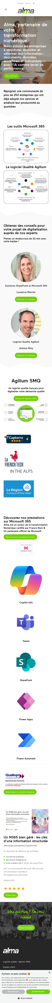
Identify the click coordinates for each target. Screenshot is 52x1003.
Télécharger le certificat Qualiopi (20, 792)
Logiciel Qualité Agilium (26, 341)
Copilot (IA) (26, 602)
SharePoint (26, 680)
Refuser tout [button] (13, 992)
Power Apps (26, 719)
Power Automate (26, 758)
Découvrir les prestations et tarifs (20, 537)
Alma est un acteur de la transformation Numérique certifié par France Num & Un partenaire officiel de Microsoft (26, 527)
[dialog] (26, 986)
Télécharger (11, 895)
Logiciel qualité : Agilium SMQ (16, 961)
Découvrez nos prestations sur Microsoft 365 (24, 519)
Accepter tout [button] (38, 992)
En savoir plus (32, 987)
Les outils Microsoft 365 (26, 126)
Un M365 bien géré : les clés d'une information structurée (26, 839)
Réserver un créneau (26, 299)
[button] (26, 998)
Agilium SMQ (26, 380)
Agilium (28, 3)
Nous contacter (26, 927)
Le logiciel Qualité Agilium (26, 167)
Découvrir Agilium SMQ (26, 398)
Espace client (9, 967)
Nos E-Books (11, 76)
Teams (26, 640)
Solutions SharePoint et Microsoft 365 (26, 285)
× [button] (49, 973)
